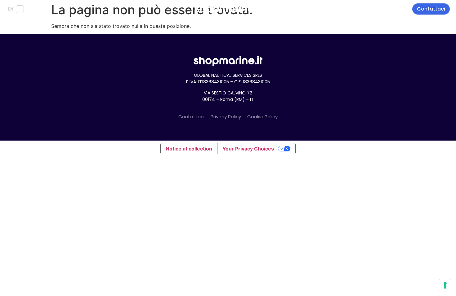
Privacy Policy (226, 116)
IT (20, 9)
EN (10, 9)
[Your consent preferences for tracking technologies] (445, 285)
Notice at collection (189, 149)
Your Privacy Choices (248, 149)
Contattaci (191, 116)
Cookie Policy (262, 116)
